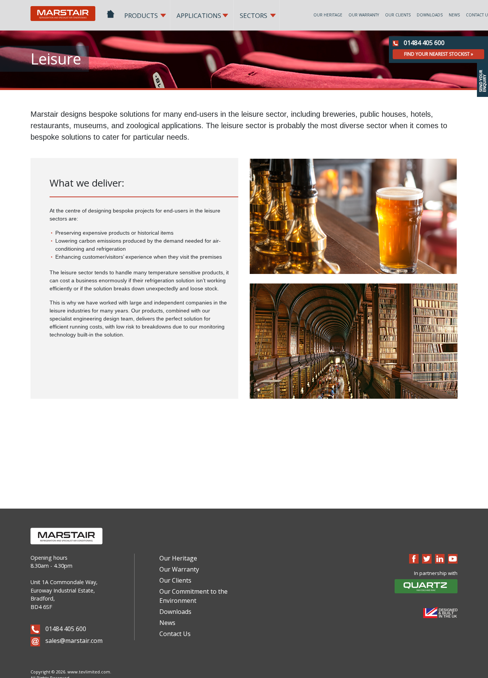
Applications (199, 15)
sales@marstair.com (73, 640)
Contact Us (175, 634)
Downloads (430, 15)
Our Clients (398, 15)
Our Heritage (327, 15)
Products (141, 15)
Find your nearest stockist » (438, 54)
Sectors (253, 15)
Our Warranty (363, 15)
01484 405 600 (423, 43)
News (454, 15)
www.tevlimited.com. (89, 672)
